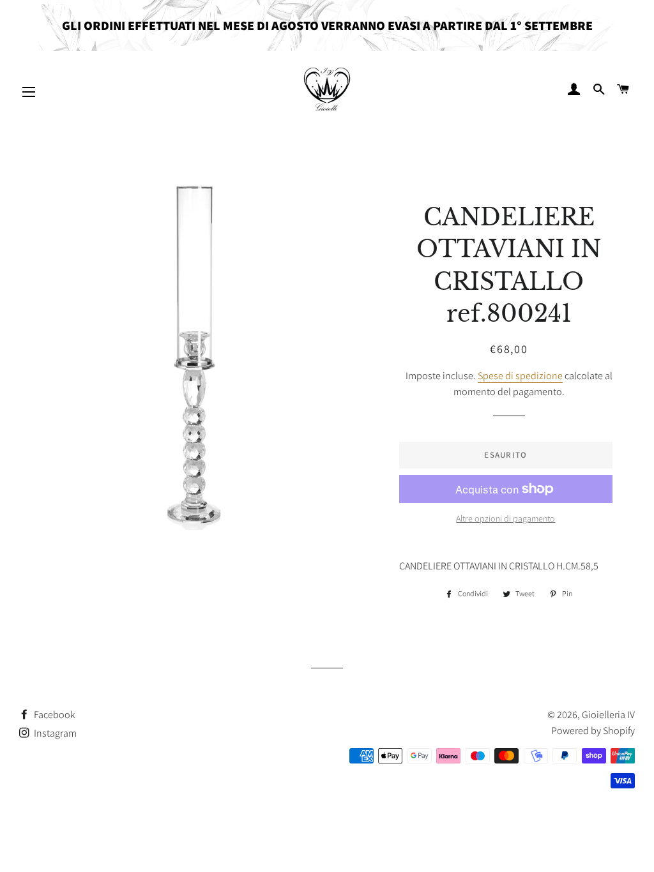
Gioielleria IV (608, 714)
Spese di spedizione (520, 375)
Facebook (53, 714)
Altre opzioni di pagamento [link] (505, 518)
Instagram (54, 733)
